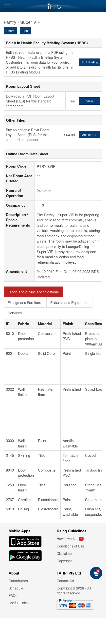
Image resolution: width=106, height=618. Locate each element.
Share (10, 31)
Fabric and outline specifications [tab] (33, 291)
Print (25, 31)
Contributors (18, 580)
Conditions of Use (70, 546)
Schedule (16, 588)
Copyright (64, 560)
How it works (67, 538)
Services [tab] (15, 312)
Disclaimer (65, 553)
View (89, 101)
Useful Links (18, 602)
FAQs (13, 595)
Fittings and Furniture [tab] (24, 302)
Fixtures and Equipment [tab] (69, 302)
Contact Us (65, 580)
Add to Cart (89, 134)
